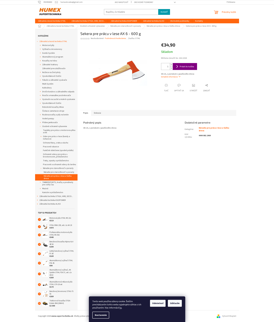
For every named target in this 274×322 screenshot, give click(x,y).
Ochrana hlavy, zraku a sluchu (55, 142)
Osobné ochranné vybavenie (54, 126)
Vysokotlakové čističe (51, 76)
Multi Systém (47, 83)
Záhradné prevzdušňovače (53, 68)
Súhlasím (175, 303)
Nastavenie (101, 315)
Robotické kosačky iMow (53, 107)
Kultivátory (47, 87)
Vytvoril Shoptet (229, 316)
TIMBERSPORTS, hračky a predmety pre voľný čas (57, 183)
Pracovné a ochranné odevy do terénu (59, 164)
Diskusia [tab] (97, 113)
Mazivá (45, 188)
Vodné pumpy (48, 118)
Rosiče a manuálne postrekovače (56, 95)
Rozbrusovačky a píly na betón (55, 114)
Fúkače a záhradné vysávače (54, 80)
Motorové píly (48, 45)
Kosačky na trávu (49, 60)
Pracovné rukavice (51, 146)
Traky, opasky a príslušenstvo (56, 160)
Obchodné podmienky (143, 2)
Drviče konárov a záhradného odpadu (58, 91)
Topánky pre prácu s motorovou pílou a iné (59, 131)
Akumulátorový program (52, 56)
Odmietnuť (157, 303)
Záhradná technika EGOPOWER (52, 200)
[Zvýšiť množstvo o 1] (171, 65)
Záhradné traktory (50, 64)
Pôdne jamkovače (50, 122)
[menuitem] (51, 21)
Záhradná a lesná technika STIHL (53, 41)
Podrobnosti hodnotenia (115, 38)
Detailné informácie (169, 76)
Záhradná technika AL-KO (50, 204)
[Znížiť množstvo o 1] (171, 68)
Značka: (134, 38)
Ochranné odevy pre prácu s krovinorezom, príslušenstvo (55, 155)
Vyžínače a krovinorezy (52, 49)
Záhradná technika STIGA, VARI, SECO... (56, 196)
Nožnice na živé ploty (51, 72)
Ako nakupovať (121, 2)
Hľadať (164, 12)
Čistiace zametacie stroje (53, 111)
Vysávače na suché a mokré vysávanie (58, 99)
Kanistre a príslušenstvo (52, 192)
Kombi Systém (48, 53)
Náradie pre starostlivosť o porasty (58, 168)
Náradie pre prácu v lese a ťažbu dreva (58, 177)
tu (121, 307)
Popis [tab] (85, 113)
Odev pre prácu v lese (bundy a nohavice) (56, 137)
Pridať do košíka (187, 66)
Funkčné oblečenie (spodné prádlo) (58, 150)
